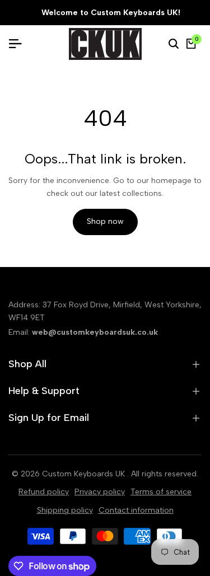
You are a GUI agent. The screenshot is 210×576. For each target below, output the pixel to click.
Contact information (136, 510)
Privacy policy (99, 492)
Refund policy (43, 492)
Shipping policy (65, 510)
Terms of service (161, 492)
